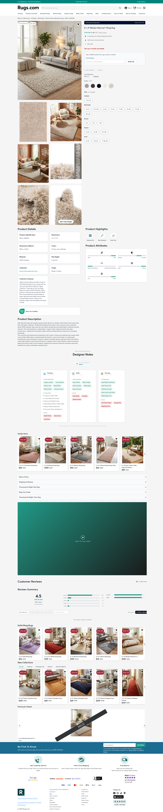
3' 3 (87, 123)
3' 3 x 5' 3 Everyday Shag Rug (28, 465)
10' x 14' (88, 114)
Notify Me (131, 61)
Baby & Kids (80, 13)
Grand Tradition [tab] (61, 666)
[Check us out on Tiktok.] (121, 793)
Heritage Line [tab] (40, 666)
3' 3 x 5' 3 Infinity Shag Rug (52, 656)
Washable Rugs (45, 13)
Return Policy (85, 800)
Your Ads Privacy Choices (26, 802)
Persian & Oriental (31, 13)
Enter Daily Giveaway (55, 807)
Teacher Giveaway (55, 809)
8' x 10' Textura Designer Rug (28, 698)
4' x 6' (105, 109)
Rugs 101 (84, 798)
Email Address (90, 58)
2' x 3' (87, 109)
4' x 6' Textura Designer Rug (53, 698)
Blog (51, 794)
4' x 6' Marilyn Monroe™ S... (130, 656)
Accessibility (85, 802)
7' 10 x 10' (105, 141)
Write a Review (142, 612)
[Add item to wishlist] (39, 438)
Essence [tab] (29, 666)
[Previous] (19, 454)
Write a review (103, 32)
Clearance (142, 13)
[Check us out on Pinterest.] (125, 793)
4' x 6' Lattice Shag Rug (103, 656)
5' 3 (93, 123)
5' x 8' (112, 109)
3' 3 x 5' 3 (96, 109)
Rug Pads (90, 13)
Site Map (52, 798)
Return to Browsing (23, 18)
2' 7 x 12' (104, 132)
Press (83, 804)
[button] (78, 24)
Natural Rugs (57, 13)
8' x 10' (129, 109)
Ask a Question (90, 70)
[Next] (144, 454)
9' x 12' (137, 109)
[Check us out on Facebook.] (114, 793)
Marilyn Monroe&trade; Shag (55, 18)
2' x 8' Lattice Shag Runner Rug (106, 465)
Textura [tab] (21, 666)
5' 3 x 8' (96, 141)
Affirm (51, 800)
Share (100, 70)
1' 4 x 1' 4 (88, 100)
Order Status (141, 2)
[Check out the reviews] (119, 803)
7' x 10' (121, 109)
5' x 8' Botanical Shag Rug (78, 656)
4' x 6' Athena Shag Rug (77, 465)
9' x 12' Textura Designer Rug (105, 698)
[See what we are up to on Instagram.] (118, 793)
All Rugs (20, 13)
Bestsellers (52, 802)
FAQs (83, 794)
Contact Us (85, 789)
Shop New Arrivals (81, 2)
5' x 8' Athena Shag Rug (51, 465)
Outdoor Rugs (68, 13)
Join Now (140, 745)
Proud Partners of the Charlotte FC (59, 789)
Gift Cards (52, 791)
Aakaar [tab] (50, 666)
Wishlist (139, 8)
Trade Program (54, 804)
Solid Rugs (41, 18)
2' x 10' (95, 132)
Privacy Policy (136, 748)
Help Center (85, 796)
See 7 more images (66, 221)
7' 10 (100, 123)
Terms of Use (22, 798)
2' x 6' (87, 132)
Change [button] (95, 76)
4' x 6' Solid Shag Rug (25, 656)
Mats (97, 13)
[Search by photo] (43, 8)
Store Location (53, 796)
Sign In (130, 8)
